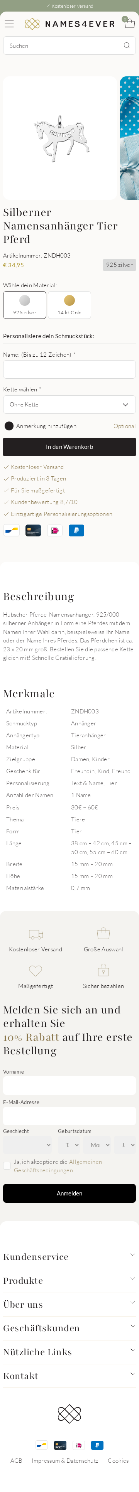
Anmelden (69, 1193)
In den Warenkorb (69, 446)
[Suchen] (127, 45)
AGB (16, 1460)
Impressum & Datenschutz (65, 1460)
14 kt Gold (70, 312)
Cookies (118, 1460)
